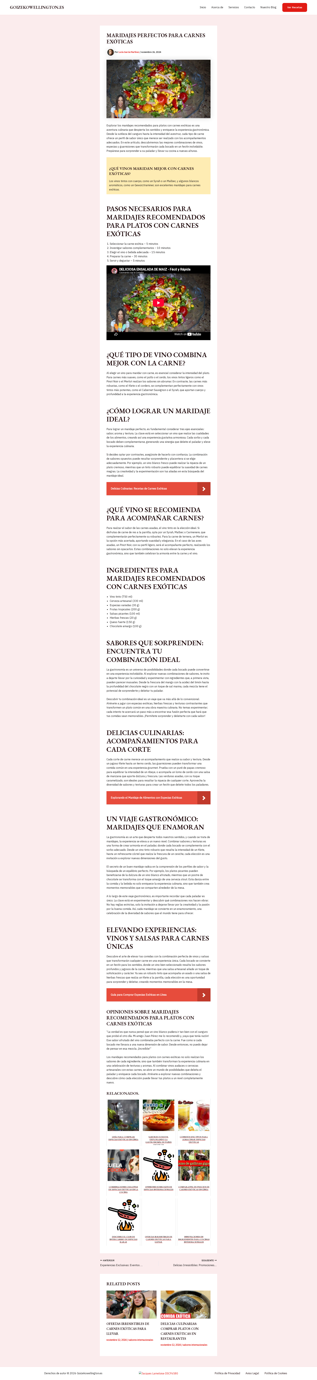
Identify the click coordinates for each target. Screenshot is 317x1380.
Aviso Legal (252, 1373)
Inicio (203, 7)
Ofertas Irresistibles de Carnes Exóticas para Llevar (127, 1329)
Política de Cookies (275, 1373)
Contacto (249, 7)
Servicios (234, 7)
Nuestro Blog (268, 7)
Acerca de (217, 7)
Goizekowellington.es (37, 7)
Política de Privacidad (227, 1373)
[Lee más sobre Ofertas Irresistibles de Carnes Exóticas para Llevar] (131, 1305)
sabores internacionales (140, 1339)
